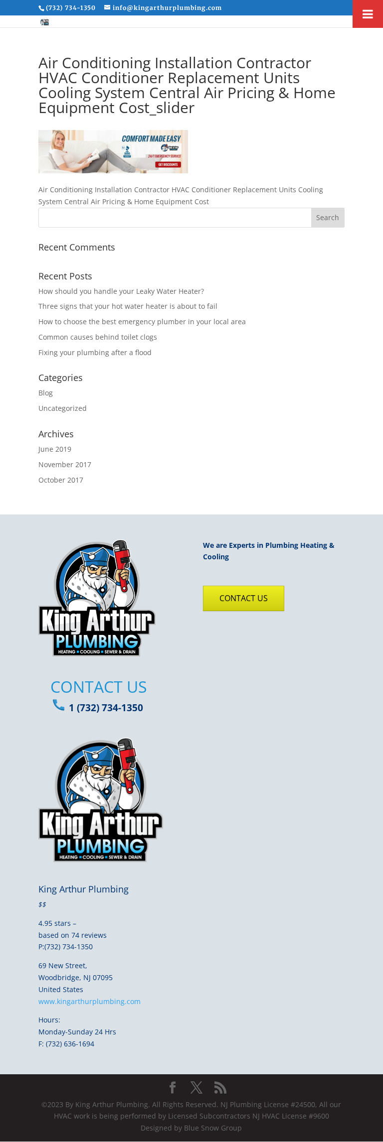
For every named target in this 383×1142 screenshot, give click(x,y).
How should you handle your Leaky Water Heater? (121, 291)
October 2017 (60, 480)
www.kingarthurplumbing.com (89, 1001)
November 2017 (64, 464)
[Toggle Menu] (368, 14)
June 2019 (54, 449)
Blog (45, 392)
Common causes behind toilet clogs (97, 337)
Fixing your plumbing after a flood (95, 352)
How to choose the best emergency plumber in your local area (142, 321)
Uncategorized (62, 408)
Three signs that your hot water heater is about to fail (127, 306)
